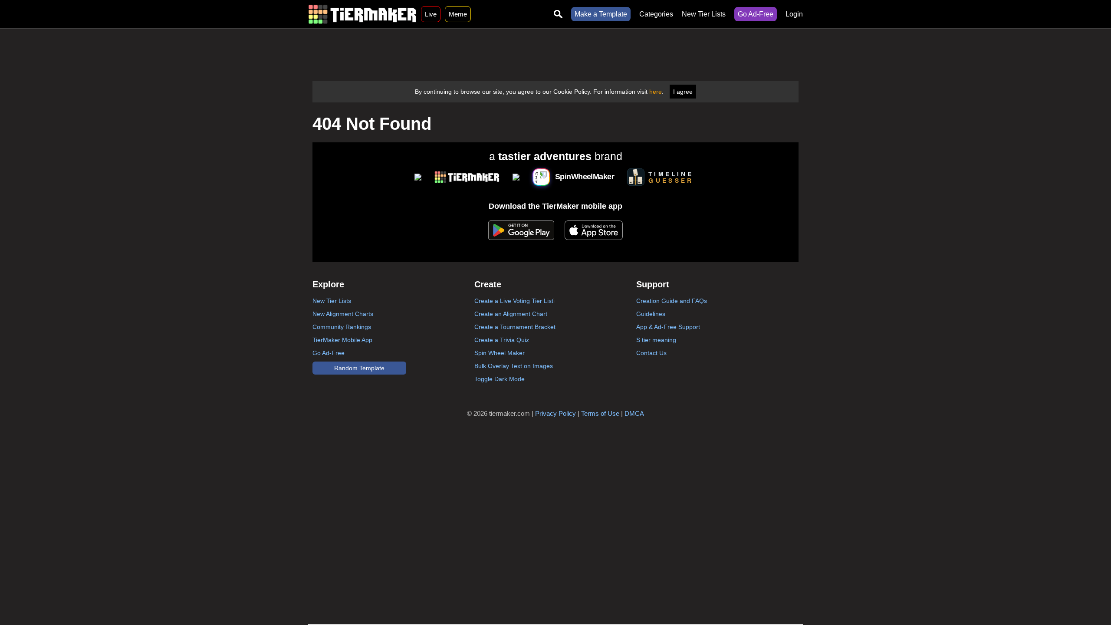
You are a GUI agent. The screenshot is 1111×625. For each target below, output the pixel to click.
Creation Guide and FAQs (671, 300)
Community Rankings (341, 326)
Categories (656, 14)
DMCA (634, 413)
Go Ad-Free (755, 14)
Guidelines (650, 313)
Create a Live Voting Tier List (513, 300)
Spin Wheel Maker (499, 352)
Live (431, 14)
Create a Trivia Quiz (501, 339)
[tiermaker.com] (362, 14)
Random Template (359, 368)
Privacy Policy (555, 413)
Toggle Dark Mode (499, 378)
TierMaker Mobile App (342, 339)
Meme (458, 14)
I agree (683, 91)
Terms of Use (600, 413)
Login (794, 14)
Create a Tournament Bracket (515, 326)
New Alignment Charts (342, 313)
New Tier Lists (704, 14)
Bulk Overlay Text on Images (513, 365)
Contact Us (651, 352)
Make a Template (601, 14)
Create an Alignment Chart (510, 313)
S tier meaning (656, 339)
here (655, 91)
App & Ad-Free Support (668, 326)
